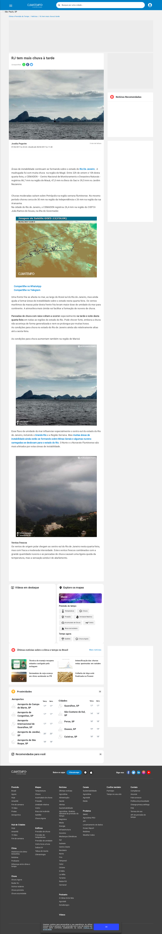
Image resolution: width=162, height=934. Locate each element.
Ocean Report (88, 828)
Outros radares (17, 887)
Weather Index (89, 835)
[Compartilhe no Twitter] (31, 65)
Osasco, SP (70, 729)
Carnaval (62, 885)
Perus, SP (69, 721)
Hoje (13, 798)
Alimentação (64, 798)
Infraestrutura (65, 830)
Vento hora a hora (42, 844)
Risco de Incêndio (71, 628)
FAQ (132, 808)
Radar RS (63, 881)
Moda (61, 823)
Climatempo (74, 772)
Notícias (63, 787)
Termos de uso (137, 811)
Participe (110, 791)
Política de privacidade (140, 801)
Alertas (62, 805)
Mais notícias (95, 650)
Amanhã (14, 801)
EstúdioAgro (64, 905)
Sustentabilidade (66, 808)
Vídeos (62, 915)
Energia (62, 826)
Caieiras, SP (70, 736)
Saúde (61, 801)
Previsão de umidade (43, 841)
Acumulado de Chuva (72, 623)
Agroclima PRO (89, 818)
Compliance (135, 791)
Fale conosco (136, 798)
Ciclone (62, 868)
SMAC (85, 814)
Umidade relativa (42, 805)
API (84, 821)
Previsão (15, 787)
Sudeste (62, 843)
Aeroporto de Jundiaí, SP (28, 734)
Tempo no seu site (114, 794)
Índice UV (39, 848)
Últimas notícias (65, 791)
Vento (91, 623)
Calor (61, 864)
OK (106, 927)
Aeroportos (16, 815)
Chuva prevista (17, 890)
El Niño (62, 871)
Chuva (85, 611)
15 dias (14, 808)
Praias (14, 811)
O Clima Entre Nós (66, 898)
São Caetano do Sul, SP (74, 714)
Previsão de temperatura (40, 836)
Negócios (63, 819)
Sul (60, 840)
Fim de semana (17, 805)
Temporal (63, 861)
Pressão (68, 617)
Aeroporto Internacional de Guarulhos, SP (26, 724)
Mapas (38, 787)
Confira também (114, 787)
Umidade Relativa (85, 617)
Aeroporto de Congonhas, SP (25, 714)
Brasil (13, 791)
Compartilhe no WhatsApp (27, 286)
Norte (61, 854)
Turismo (62, 878)
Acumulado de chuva (43, 798)
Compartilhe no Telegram (27, 290)
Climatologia (40, 854)
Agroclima (63, 794)
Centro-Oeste (64, 847)
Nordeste (63, 850)
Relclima (14, 857)
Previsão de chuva (42, 832)
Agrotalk (62, 901)
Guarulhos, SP (71, 705)
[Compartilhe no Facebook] (27, 65)
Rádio (85, 801)
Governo (62, 833)
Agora (13, 794)
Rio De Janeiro (87, 169)
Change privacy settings (140, 805)
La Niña (62, 874)
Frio (60, 857)
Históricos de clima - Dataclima (19, 853)
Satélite (67, 639)
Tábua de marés (41, 851)
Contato (134, 787)
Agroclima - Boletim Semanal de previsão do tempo (69, 813)
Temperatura (69, 611)
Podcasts (15, 861)
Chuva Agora (83, 639)
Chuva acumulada (18, 893)
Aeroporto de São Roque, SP (26, 742)
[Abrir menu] (11, 6)
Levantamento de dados (93, 825)
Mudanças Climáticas (68, 836)
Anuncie (134, 794)
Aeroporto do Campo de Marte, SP (28, 706)
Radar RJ (15, 883)
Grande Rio (41, 435)
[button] (8, 11)
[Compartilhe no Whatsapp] (23, 65)
